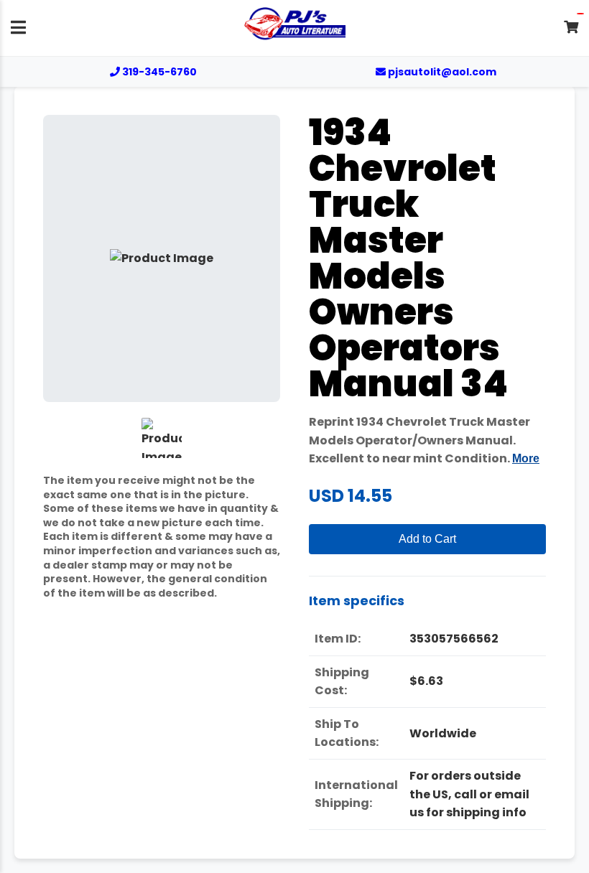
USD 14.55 (350, 496)
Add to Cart (427, 539)
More (525, 458)
